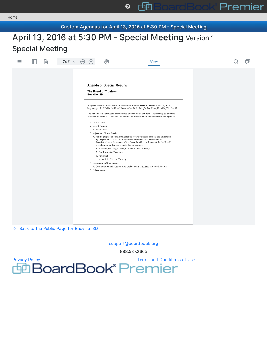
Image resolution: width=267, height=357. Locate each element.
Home (12, 17)
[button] (127, 6)
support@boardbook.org (133, 243)
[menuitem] (127, 6)
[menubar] (133, 6)
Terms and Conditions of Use (166, 259)
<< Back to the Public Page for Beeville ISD (55, 228)
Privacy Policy (26, 259)
